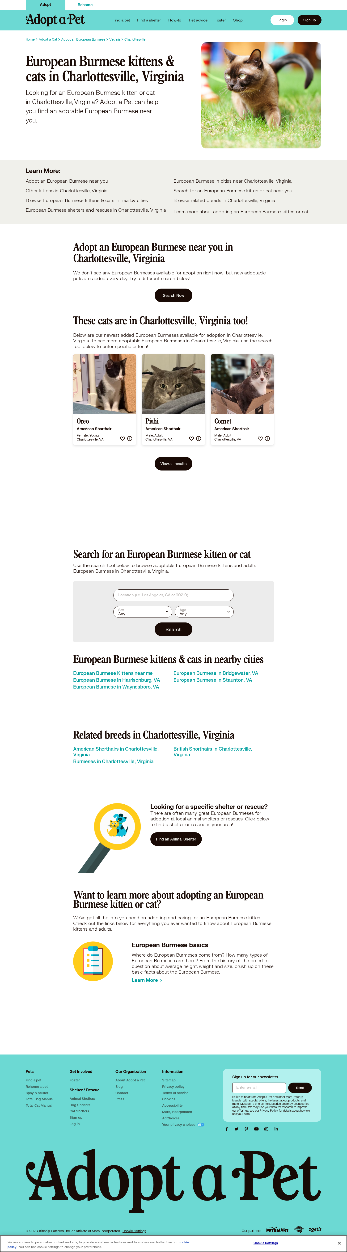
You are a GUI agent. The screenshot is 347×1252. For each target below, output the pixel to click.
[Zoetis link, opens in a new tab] (315, 1229)
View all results (173, 463)
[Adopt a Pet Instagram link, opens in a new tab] (267, 1129)
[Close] (339, 1243)
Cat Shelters (79, 1111)
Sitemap (168, 1080)
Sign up (309, 20)
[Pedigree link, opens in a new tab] (299, 1229)
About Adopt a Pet (129, 1080)
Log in (75, 1124)
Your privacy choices (179, 1124)
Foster (220, 20)
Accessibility (172, 1105)
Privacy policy (173, 1086)
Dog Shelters (80, 1105)
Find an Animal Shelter (176, 839)
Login (282, 20)
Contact (121, 1093)
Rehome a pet (37, 1086)
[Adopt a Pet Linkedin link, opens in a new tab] (276, 1129)
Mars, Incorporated (177, 1112)
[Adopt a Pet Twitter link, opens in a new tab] (238, 1129)
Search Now (173, 295)
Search (173, 629)
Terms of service (175, 1093)
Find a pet (34, 1080)
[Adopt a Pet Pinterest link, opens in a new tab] (248, 1129)
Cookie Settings (134, 1231)
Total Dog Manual (40, 1099)
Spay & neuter (37, 1093)
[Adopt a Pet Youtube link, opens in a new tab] (257, 1129)
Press (119, 1099)
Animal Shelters (82, 1099)
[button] (123, 438)
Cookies (168, 1099)
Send (300, 1088)
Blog (119, 1086)
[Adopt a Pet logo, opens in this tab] (174, 1185)
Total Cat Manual (39, 1105)
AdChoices (171, 1118)
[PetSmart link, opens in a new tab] (277, 1229)
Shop (238, 20)
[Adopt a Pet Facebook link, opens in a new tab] (228, 1129)
